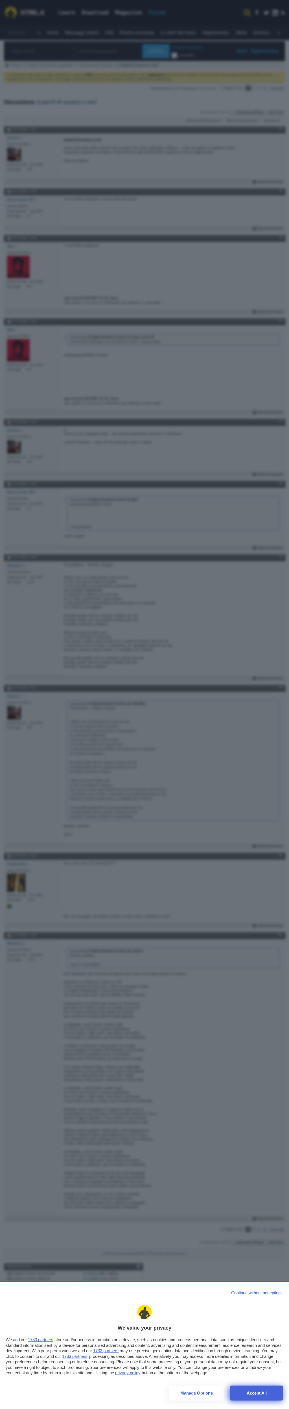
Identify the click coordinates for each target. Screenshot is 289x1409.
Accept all (257, 1393)
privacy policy (128, 1372)
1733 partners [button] (40, 1339)
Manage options (196, 1393)
